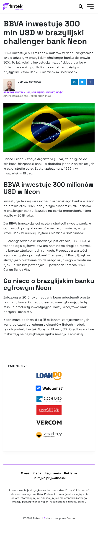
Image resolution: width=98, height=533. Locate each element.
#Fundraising (35, 92)
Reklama (70, 473)
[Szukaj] (81, 6)
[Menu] (90, 7)
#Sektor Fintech (14, 92)
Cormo (71, 518)
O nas (25, 473)
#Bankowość (54, 92)
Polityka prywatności (49, 478)
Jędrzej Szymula (29, 81)
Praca (37, 473)
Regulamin (52, 473)
